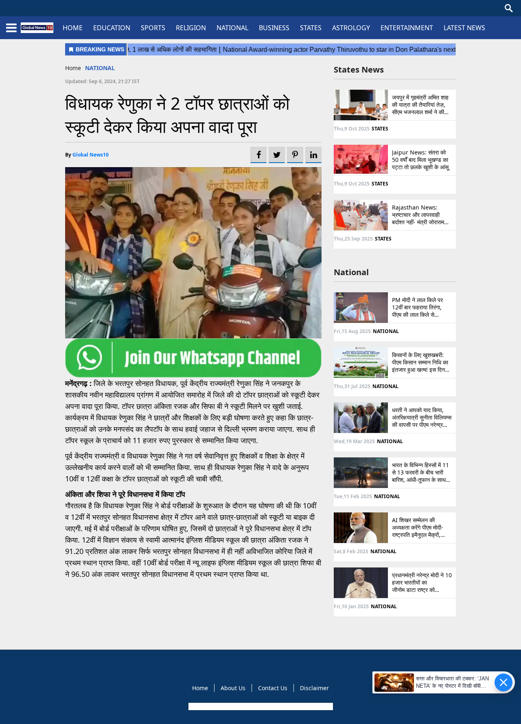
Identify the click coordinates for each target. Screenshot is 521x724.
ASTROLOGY (351, 27)
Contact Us (272, 688)
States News (359, 69)
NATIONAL (232, 27)
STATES (311, 27)
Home (73, 68)
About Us (233, 688)
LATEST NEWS (464, 27)
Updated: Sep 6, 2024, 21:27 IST (102, 81)
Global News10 (90, 154)
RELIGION (191, 27)
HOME (73, 27)
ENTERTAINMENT (407, 27)
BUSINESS (274, 27)
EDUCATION (111, 27)
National (351, 272)
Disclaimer (314, 688)
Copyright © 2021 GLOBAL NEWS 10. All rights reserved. (259, 706)
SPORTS (153, 27)
